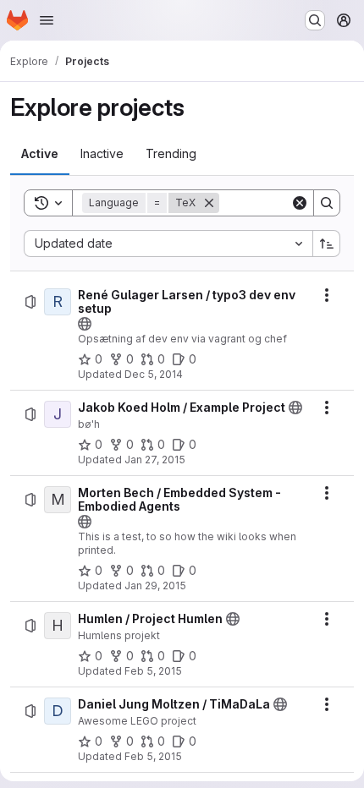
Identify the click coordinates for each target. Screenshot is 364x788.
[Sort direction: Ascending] (326, 243)
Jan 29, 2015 (155, 585)
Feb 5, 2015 (153, 671)
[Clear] (300, 203)
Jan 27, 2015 (154, 459)
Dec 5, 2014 (153, 374)
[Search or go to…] (315, 20)
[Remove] (209, 203)
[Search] (326, 202)
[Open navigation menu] (46, 20)
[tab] (39, 154)
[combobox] (168, 243)
